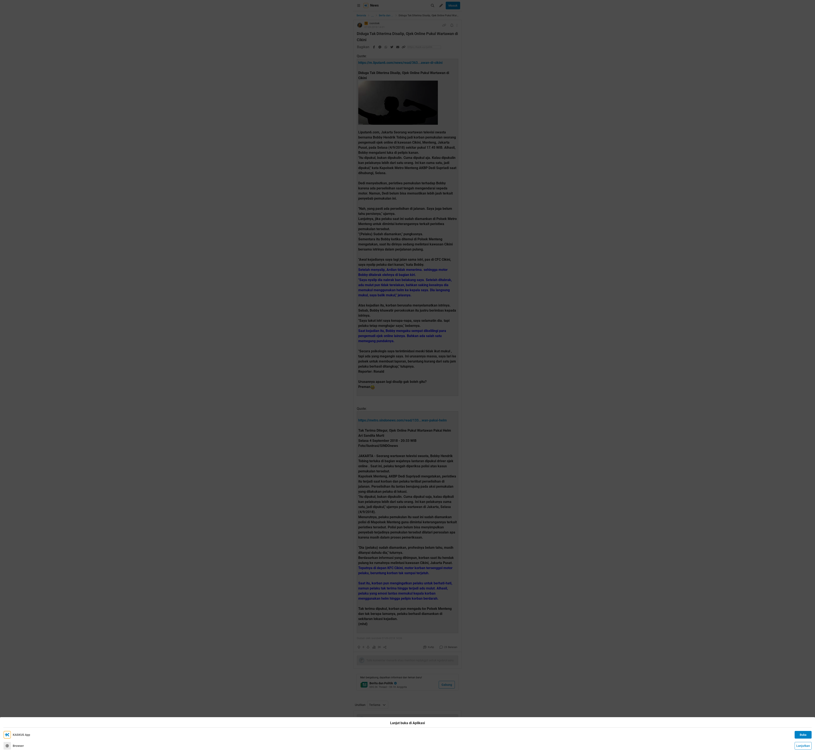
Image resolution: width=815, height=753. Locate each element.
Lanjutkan (803, 745)
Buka (803, 734)
